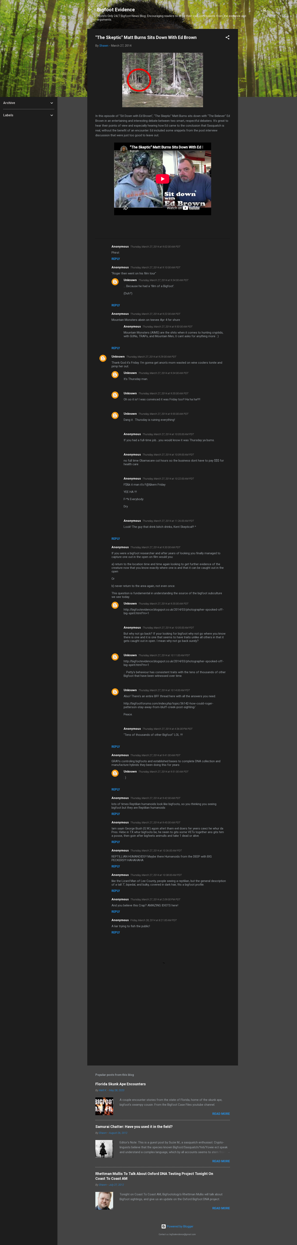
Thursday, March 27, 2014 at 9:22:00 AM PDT (155, 313)
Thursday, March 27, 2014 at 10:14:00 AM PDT (164, 690)
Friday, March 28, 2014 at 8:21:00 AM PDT (153, 920)
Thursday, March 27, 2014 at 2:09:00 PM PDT (155, 899)
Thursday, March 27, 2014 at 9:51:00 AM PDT (163, 771)
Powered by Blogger (179, 1226)
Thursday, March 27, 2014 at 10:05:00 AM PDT (168, 434)
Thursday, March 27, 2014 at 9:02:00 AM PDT (155, 246)
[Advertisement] (254, 89)
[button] (227, 38)
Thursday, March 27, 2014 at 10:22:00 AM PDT (168, 478)
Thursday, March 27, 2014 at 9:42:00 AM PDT (155, 798)
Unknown (130, 280)
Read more (221, 1114)
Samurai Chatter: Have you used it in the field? (134, 1126)
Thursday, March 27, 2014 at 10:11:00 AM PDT (164, 655)
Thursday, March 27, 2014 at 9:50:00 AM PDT (167, 326)
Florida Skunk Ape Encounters (120, 1084)
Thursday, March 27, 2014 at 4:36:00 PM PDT (167, 728)
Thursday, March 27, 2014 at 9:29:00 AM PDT (151, 356)
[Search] (264, 11)
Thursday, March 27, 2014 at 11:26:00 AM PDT (168, 520)
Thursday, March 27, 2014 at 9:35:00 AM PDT (163, 393)
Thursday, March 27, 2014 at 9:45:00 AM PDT (155, 822)
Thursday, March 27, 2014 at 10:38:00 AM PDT (156, 875)
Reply (116, 258)
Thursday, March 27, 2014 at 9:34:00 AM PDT (163, 280)
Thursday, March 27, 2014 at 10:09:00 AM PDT (168, 454)
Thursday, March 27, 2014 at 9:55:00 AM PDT (163, 413)
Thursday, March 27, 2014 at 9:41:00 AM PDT (155, 755)
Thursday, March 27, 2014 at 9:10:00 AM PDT (155, 267)
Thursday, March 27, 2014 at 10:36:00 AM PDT (156, 850)
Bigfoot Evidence (116, 10)
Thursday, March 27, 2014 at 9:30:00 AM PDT (155, 547)
